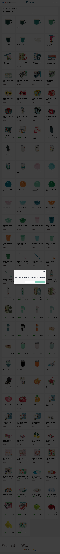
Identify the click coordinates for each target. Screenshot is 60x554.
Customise (29, 281)
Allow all (40, 281)
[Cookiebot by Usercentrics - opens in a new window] (42, 271)
